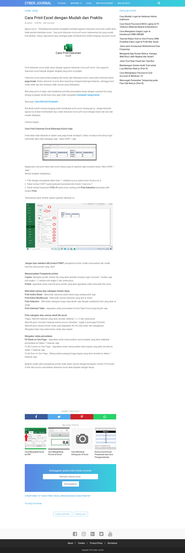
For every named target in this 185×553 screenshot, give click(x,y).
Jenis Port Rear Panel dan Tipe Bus (137, 61)
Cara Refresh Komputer (46, 101)
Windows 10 (76, 3)
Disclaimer (112, 543)
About (70, 543)
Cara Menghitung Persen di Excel (55, 453)
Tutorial (62, 3)
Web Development (104, 3)
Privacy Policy (96, 543)
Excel (89, 3)
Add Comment (48, 23)
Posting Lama (80, 514)
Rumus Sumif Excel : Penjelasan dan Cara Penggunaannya (104, 454)
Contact (81, 543)
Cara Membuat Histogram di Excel (79, 453)
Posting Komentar (33, 503)
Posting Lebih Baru (62, 514)
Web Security (124, 3)
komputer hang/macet (88, 95)
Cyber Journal (38, 3)
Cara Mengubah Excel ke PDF (34, 453)
